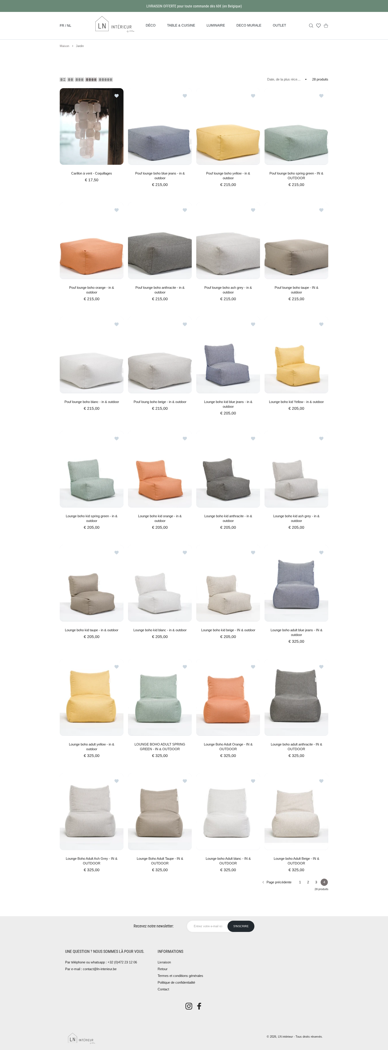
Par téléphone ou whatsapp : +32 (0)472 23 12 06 (101, 962)
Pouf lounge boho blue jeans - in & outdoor (160, 175)
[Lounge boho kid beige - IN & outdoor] (228, 583)
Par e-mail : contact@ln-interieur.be (91, 969)
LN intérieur (285, 1036)
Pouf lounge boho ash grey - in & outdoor (228, 290)
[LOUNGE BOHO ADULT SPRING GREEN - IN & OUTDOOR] (160, 697)
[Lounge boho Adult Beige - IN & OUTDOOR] (296, 811)
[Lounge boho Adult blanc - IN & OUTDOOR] (228, 811)
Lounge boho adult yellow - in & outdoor (91, 746)
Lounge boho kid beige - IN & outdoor (228, 630)
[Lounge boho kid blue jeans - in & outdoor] (228, 355)
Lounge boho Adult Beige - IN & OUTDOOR (296, 861)
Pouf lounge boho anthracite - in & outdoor (160, 290)
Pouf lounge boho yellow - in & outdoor (228, 175)
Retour (163, 969)
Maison (64, 46)
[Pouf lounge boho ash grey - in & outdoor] (228, 240)
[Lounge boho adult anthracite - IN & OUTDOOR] (296, 697)
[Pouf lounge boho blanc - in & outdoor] (91, 355)
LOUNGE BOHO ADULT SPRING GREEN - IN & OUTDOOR (159, 746)
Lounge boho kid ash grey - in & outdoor (296, 518)
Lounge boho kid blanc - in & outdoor (160, 630)
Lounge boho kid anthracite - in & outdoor (228, 518)
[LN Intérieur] (114, 25)
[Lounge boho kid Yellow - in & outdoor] (296, 355)
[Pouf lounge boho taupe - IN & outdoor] (296, 240)
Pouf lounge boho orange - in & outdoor (91, 290)
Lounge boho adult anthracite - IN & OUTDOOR (296, 746)
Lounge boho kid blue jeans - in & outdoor (228, 404)
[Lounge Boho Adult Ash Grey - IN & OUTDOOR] (91, 811)
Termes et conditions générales (180, 976)
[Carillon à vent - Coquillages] (91, 126)
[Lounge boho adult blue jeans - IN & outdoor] (296, 583)
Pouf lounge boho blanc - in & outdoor (91, 402)
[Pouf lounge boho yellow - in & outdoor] (228, 126)
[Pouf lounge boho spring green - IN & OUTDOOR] (296, 126)
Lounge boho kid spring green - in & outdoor (91, 518)
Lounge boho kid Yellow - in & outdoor (296, 402)
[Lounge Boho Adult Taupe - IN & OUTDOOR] (160, 811)
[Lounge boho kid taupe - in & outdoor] (91, 583)
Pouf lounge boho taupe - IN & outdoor (296, 290)
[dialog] (311, 26)
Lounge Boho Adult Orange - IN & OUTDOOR (228, 746)
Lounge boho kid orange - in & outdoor (160, 518)
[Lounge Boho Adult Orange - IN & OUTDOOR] (228, 697)
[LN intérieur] (81, 1038)
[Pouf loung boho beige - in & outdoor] (160, 355)
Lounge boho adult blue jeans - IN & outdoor (296, 632)
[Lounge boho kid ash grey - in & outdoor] (296, 469)
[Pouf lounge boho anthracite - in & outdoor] (160, 240)
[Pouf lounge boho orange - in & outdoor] (91, 240)
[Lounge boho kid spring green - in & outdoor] (91, 469)
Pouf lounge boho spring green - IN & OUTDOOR (296, 175)
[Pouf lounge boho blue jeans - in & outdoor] (160, 126)
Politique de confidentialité (176, 982)
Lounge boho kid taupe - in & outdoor (91, 630)
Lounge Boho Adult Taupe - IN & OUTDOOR (160, 861)
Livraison (164, 962)
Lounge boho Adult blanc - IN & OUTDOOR (228, 861)
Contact (163, 989)
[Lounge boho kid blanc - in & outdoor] (160, 583)
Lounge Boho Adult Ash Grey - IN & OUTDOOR (91, 861)
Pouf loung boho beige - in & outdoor (160, 402)
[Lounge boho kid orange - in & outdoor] (160, 469)
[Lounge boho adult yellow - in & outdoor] (91, 697)
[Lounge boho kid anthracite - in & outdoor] (228, 469)
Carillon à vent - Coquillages (91, 173)
